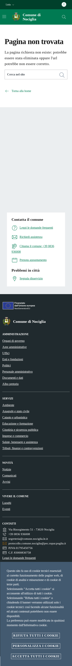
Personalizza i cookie (36, 646)
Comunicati (9, 475)
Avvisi (6, 481)
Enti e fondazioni (12, 359)
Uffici (5, 353)
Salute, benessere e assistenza (20, 442)
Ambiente (8, 405)
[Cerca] (64, 17)
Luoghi (6, 503)
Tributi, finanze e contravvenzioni (22, 448)
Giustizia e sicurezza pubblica (20, 429)
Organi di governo (13, 340)
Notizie (6, 469)
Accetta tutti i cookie (36, 656)
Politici (6, 365)
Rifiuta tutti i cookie (36, 635)
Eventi (6, 509)
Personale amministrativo (17, 371)
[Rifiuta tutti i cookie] (68, 568)
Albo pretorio (10, 384)
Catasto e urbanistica (14, 417)
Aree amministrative (14, 347)
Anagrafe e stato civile (15, 411)
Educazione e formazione (17, 423)
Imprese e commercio (15, 436)
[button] (10, 4)
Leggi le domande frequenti (19, 558)
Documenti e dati (12, 377)
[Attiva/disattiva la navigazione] (4, 16)
